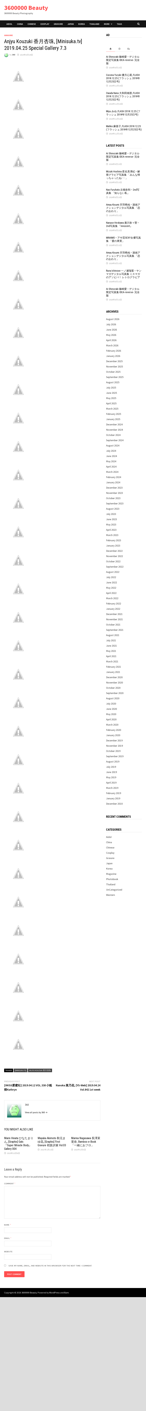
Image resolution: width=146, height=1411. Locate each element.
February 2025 (113, 414)
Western (110, 895)
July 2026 (111, 324)
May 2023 (111, 524)
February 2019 (113, 793)
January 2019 (113, 798)
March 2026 (112, 345)
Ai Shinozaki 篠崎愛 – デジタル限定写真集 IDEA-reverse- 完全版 (123, 60)
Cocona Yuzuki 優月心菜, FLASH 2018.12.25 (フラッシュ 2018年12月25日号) (123, 78)
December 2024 (114, 424)
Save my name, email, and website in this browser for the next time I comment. (50, 1265)
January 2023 (113, 545)
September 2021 (114, 629)
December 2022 (114, 550)
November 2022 (114, 556)
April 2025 (111, 403)
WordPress (54, 1292)
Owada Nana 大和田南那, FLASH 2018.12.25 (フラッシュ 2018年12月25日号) (123, 96)
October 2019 (113, 751)
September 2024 (114, 440)
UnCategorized (114, 889)
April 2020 (111, 719)
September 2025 (114, 377)
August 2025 (112, 382)
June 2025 (111, 392)
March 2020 (112, 724)
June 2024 (111, 456)
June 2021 (111, 645)
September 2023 (114, 503)
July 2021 (111, 640)
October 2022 (113, 561)
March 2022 (112, 598)
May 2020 (111, 714)
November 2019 (114, 745)
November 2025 (114, 366)
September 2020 (114, 693)
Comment (9, 1183)
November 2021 (114, 619)
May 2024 (111, 461)
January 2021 (113, 672)
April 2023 (111, 529)
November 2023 (114, 493)
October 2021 (113, 624)
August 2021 (112, 635)
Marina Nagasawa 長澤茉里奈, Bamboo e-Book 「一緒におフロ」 (85, 1141)
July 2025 (111, 387)
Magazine (111, 873)
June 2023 (111, 519)
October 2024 (113, 435)
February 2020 (113, 730)
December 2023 (114, 487)
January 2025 (113, 419)
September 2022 (114, 566)
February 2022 (113, 603)
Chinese (32, 23)
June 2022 (111, 582)
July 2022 (111, 577)
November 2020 (114, 682)
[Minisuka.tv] (20, 1070)
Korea (81, 23)
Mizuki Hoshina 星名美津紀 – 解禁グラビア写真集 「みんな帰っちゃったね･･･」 (123, 175)
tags (119, 23)
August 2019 (112, 761)
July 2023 (111, 514)
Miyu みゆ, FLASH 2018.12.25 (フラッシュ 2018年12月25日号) (123, 113)
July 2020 (111, 703)
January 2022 (113, 608)
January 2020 (113, 735)
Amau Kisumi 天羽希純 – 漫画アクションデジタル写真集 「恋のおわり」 (123, 208)
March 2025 (112, 408)
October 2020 (113, 687)
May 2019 (111, 777)
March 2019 (112, 787)
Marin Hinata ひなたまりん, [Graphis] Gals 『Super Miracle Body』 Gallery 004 (18, 1143)
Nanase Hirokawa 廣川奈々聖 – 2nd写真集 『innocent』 (122, 224)
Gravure (58, 23)
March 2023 (112, 535)
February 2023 (113, 540)
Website (8, 1251)
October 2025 (113, 371)
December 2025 (114, 361)
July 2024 (111, 450)
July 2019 (111, 766)
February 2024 (113, 477)
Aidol (9, 23)
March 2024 (112, 471)
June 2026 (111, 329)
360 (13, 55)
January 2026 (113, 356)
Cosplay (44, 23)
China (20, 23)
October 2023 (113, 498)
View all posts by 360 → (36, 1112)
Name (7, 1225)
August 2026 (112, 319)
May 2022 (111, 587)
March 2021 (112, 661)
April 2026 (111, 340)
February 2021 (113, 666)
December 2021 (114, 614)
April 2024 (111, 466)
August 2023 (112, 508)
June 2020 (111, 708)
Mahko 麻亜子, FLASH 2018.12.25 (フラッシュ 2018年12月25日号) (124, 128)
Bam (66, 1292)
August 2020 (112, 698)
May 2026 (111, 335)
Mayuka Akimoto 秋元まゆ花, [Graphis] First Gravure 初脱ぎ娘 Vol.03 (52, 1141)
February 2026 (113, 350)
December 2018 (114, 803)
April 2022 (111, 593)
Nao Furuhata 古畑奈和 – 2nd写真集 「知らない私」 (122, 191)
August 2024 (112, 445)
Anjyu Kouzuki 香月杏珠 (40, 1070)
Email (7, 1238)
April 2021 (111, 656)
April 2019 (111, 782)
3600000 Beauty (26, 8)
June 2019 (111, 772)
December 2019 (114, 740)
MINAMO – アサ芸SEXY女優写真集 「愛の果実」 (123, 239)
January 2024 (113, 482)
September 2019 (114, 756)
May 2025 (111, 398)
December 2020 (114, 677)
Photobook (112, 879)
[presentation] (110, 49)
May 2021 (111, 651)
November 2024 (114, 429)
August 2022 (112, 572)
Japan (70, 23)
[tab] (110, 49)
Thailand (94, 23)
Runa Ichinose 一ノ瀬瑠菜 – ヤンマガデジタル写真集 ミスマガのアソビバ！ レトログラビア (123, 274)
